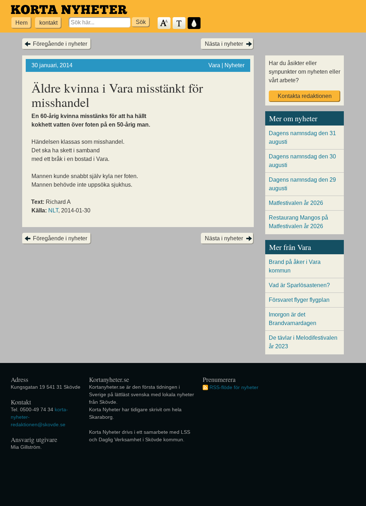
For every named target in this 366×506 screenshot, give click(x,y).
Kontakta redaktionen (305, 96)
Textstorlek (164, 23)
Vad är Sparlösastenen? (299, 285)
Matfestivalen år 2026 (296, 203)
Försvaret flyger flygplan (299, 300)
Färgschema (194, 23)
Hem (21, 23)
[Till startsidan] (69, 9)
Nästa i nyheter (224, 44)
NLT (53, 210)
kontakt (48, 23)
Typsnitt (179, 23)
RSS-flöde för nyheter (233, 387)
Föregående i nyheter (60, 44)
